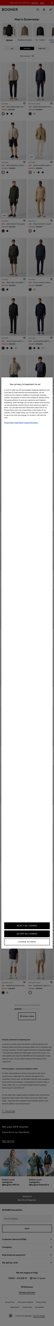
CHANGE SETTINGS (27, 942)
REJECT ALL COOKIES (27, 926)
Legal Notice (18, 423)
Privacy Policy (9, 423)
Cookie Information (31, 423)
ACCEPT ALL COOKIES (27, 934)
